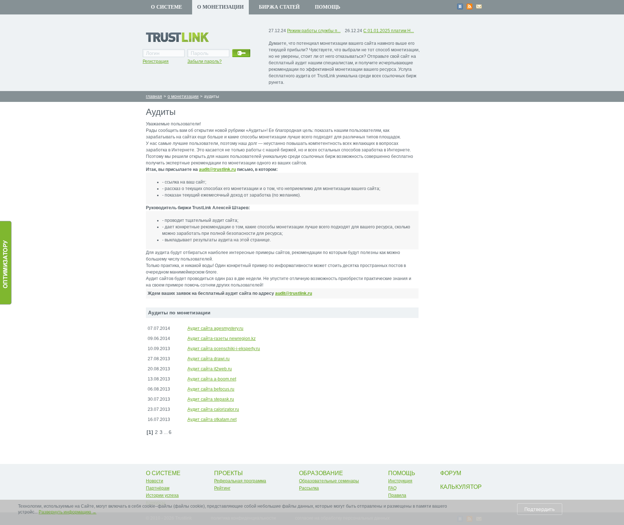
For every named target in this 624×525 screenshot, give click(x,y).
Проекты (228, 473)
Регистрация (156, 61)
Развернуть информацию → (67, 512)
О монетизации (220, 7)
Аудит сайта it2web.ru (209, 368)
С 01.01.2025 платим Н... (388, 30)
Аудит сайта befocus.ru (210, 389)
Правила (397, 495)
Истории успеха (162, 495)
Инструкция (400, 480)
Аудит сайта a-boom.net (211, 379)
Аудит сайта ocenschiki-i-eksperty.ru (223, 348)
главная (154, 96)
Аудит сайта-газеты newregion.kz (221, 338)
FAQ (392, 488)
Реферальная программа (240, 480)
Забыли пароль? (204, 61)
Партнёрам (157, 488)
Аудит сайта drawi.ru (208, 358)
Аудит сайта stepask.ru (210, 399)
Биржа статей (279, 7)
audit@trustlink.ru (217, 169)
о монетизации (183, 96)
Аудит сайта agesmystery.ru (215, 328)
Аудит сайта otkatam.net (212, 419)
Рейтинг (222, 488)
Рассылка (309, 488)
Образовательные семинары (329, 480)
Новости (154, 480)
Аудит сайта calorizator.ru (213, 409)
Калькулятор (461, 487)
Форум (450, 473)
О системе (166, 7)
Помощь (327, 7)
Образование (321, 473)
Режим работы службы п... (314, 30)
